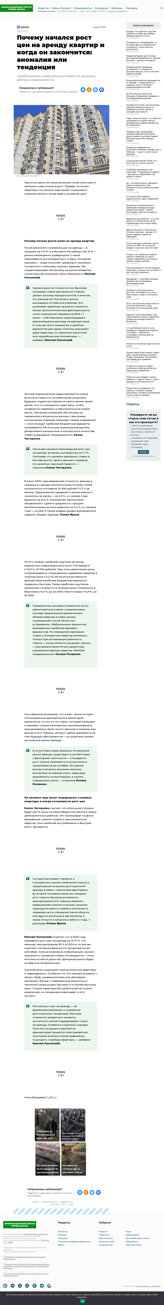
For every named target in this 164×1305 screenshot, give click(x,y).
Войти (61, 1245)
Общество (22, 31)
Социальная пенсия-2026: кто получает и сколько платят (141, 162)
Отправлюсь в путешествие (144, 438)
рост (64, 1204)
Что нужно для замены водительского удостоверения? (142, 197)
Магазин (116, 8)
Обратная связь (133, 1245)
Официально (132, 1241)
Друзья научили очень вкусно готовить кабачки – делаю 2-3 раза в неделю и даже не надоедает (141, 233)
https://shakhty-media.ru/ (35, 1234)
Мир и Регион (61, 8)
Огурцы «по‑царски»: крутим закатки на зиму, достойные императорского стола (141, 33)
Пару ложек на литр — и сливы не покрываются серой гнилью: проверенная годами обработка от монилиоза (143, 121)
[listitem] (83, 89)
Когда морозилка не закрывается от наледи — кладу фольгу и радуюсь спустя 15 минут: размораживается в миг (143, 83)
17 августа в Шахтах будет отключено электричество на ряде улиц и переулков (141, 368)
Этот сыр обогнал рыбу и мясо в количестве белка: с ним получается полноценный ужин (142, 305)
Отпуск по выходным (141, 426)
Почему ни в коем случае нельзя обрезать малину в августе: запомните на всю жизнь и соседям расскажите (142, 108)
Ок (82, 1301)
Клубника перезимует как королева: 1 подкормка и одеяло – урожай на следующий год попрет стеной (143, 173)
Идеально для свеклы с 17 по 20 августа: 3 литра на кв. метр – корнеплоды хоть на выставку (142, 221)
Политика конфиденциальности (74, 1241)
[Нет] (161, 1298)
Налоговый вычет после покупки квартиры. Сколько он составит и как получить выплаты (143, 270)
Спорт (129, 1231)
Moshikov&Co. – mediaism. (149, 1286)
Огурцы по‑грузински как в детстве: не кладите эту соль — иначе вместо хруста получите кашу (142, 293)
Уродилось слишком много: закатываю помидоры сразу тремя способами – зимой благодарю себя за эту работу (141, 208)
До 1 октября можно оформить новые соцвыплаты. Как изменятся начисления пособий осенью (142, 186)
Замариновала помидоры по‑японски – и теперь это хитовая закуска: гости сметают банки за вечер (142, 70)
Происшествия (106, 1241)
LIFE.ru (52, 1097)
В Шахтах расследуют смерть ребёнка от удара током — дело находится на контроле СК (142, 379)
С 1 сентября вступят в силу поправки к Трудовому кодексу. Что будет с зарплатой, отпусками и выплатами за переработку (142, 332)
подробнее (58, 1295)
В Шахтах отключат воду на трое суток (143, 345)
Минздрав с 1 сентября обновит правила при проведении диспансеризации (142, 281)
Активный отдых (139, 444)
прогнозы (55, 1204)
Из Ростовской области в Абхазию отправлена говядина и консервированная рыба (142, 96)
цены (71, 1204)
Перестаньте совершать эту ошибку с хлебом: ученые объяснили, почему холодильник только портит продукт (143, 391)
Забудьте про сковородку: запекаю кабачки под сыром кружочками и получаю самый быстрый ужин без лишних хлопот (141, 136)
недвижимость (66, 1202)
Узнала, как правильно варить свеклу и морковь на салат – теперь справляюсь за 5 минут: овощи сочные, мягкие (142, 257)
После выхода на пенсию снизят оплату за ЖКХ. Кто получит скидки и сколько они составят (142, 245)
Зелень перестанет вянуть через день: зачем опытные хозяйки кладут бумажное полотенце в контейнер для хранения (142, 355)
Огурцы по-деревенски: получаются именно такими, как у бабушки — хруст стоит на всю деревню (143, 150)
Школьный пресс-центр (137, 1238)
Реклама (131, 8)
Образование (132, 1235)
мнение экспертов (49, 1202)
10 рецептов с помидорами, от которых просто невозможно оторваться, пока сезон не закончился (141, 45)
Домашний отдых (140, 441)
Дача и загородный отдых (144, 429)
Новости (43, 8)
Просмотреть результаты (143, 456)
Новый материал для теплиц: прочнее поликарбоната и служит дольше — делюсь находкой (143, 58)
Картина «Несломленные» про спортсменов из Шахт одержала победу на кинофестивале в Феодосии (142, 318)
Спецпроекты (82, 8)
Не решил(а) (137, 447)
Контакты (62, 1231)
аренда (35, 1202)
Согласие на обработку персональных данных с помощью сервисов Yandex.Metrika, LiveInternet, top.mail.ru (26, 1266)
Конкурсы (101, 8)
